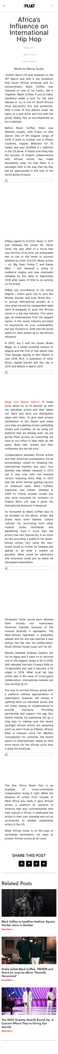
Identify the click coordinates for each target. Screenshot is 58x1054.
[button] (52, 6)
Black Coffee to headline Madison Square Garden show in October (28, 923)
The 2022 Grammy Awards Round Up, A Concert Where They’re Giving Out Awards (27, 1023)
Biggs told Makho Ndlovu (22, 401)
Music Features (29, 61)
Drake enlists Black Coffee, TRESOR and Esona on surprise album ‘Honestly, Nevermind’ (27, 972)
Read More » (8, 929)
